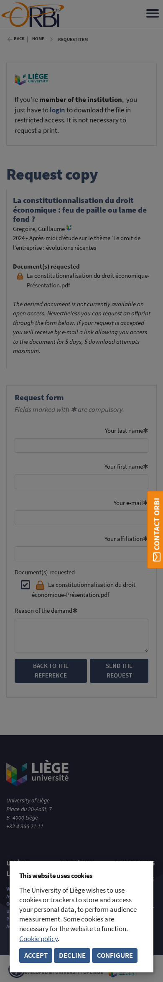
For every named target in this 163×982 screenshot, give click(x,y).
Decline (72, 955)
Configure (115, 955)
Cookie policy (38, 938)
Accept (36, 955)
